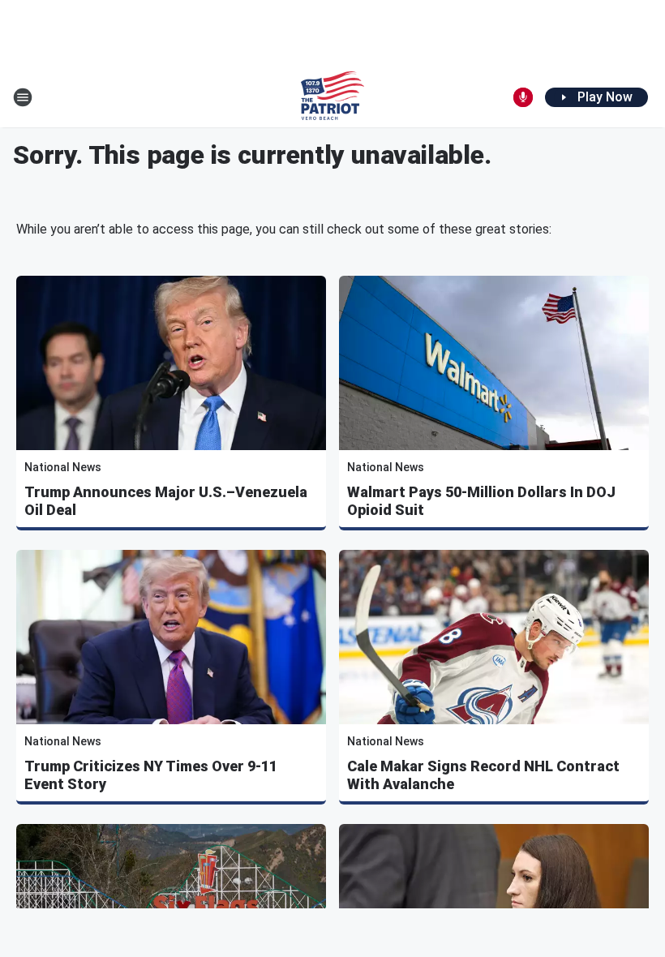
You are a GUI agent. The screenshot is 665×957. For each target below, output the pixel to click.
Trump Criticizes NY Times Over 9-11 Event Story (150, 774)
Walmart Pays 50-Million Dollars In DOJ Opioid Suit (481, 500)
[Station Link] (332, 97)
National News (62, 467)
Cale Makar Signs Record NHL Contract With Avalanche (483, 774)
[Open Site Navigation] (22, 97)
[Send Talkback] (523, 97)
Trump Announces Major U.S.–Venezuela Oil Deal (165, 500)
